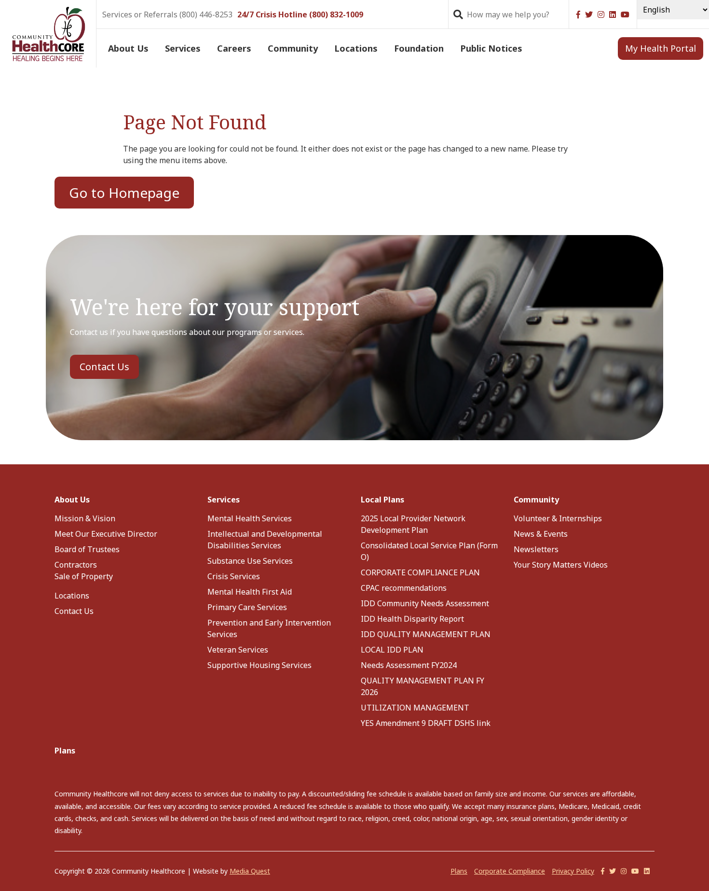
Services (183, 48)
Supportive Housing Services (259, 665)
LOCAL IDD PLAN (392, 649)
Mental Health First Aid (249, 591)
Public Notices (491, 48)
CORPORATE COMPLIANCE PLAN (420, 572)
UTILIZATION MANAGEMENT (415, 707)
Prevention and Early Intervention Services (269, 628)
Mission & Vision (85, 518)
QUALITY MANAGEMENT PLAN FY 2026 (422, 686)
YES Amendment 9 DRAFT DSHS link (426, 723)
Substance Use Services (250, 561)
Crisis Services (233, 576)
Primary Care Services (247, 607)
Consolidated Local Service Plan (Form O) (429, 551)
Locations (356, 48)
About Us (128, 48)
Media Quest (250, 871)
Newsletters (536, 549)
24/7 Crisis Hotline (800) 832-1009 (300, 14)
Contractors (76, 564)
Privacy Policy (573, 871)
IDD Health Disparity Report (412, 618)
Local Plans (382, 499)
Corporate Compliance (509, 871)
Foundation (419, 48)
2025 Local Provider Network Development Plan (413, 524)
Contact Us (104, 366)
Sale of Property (84, 576)
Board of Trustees (87, 549)
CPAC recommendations (404, 588)
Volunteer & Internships (558, 518)
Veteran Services (237, 649)
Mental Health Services (249, 518)
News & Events (541, 534)
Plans (65, 750)
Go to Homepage (124, 192)
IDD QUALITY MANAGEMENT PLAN (426, 634)
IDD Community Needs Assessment (425, 603)
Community (293, 48)
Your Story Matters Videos (561, 564)
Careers (234, 48)
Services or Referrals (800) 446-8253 (167, 14)
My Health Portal (660, 48)
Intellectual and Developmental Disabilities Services (264, 540)
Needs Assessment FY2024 (409, 665)
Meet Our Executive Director (106, 534)
